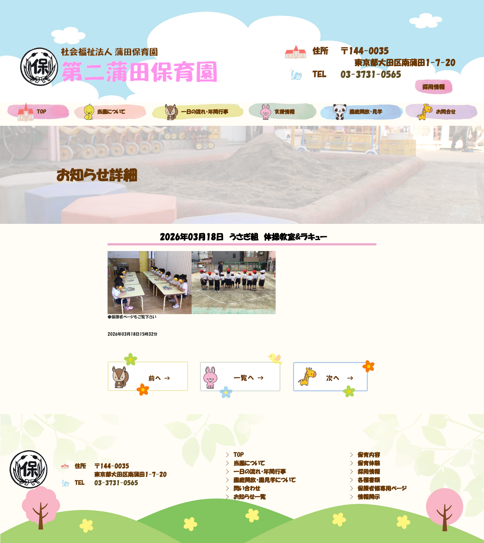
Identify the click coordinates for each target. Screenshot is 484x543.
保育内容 (369, 455)
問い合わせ (247, 488)
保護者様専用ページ (382, 488)
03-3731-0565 (371, 74)
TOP (239, 455)
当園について (111, 111)
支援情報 (284, 111)
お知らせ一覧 (250, 497)
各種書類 (369, 480)
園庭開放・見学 (366, 111)
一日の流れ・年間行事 (204, 111)
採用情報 (433, 87)
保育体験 (369, 463)
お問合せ (446, 111)
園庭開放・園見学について (265, 480)
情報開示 (369, 497)
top (41, 111)
